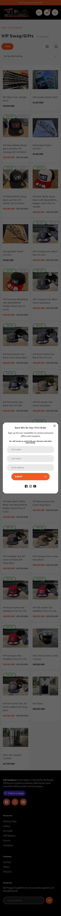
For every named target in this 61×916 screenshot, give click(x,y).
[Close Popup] (54, 425)
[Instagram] (30, 486)
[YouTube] (34, 486)
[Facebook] (26, 486)
